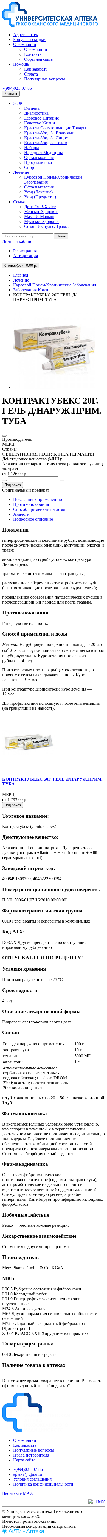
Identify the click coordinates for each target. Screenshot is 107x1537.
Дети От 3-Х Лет (40, 206)
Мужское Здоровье (41, 221)
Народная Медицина (43, 152)
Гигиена (32, 108)
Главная (20, 275)
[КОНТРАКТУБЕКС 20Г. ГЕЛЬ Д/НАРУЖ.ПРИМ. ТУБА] (54, 387)
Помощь (21, 64)
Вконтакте (12, 1493)
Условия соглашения (32, 1479)
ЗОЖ (17, 103)
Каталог (11, 94)
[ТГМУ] (96, 1501)
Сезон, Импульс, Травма (47, 226)
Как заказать (35, 69)
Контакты (33, 54)
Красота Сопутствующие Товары (55, 128)
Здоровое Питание (41, 118)
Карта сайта (24, 1460)
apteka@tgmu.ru (27, 1474)
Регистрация (25, 250)
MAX (28, 1493)
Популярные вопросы (44, 79)
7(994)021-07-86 (17, 88)
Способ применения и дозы (39, 509)
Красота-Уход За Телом (45, 142)
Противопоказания (31, 504)
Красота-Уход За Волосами (49, 132)
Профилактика (38, 162)
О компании (24, 44)
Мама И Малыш (39, 216)
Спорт (30, 167)
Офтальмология (39, 157)
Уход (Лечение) (38, 192)
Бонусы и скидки (29, 39)
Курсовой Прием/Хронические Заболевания (54, 285)
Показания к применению (37, 499)
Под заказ (12, 485)
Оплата (31, 74)
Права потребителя (31, 1455)
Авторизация (25, 255)
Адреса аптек (25, 34)
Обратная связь (38, 59)
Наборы (31, 147)
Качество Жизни (39, 123)
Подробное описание (33, 519)
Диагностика (36, 113)
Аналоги (21, 514)
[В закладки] (4, 436)
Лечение (21, 172)
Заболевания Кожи (30, 290)
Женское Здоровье (41, 211)
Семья (19, 201)
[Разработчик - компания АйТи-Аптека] (23, 1532)
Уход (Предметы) (40, 197)
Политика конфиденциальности (43, 1484)
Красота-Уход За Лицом (46, 137)
